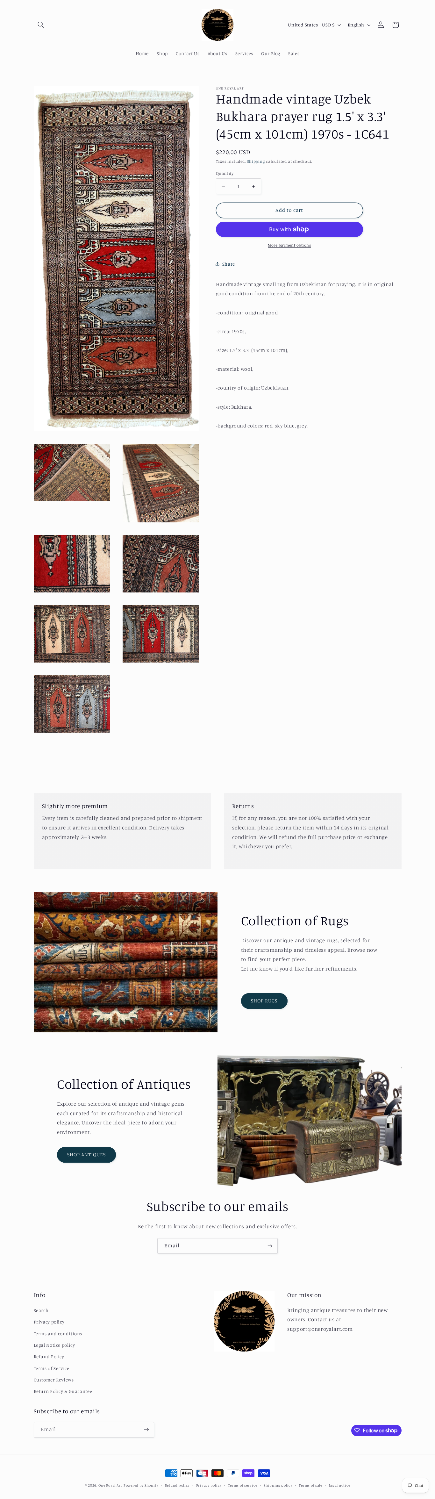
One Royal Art (110, 1485)
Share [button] (228, 264)
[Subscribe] (270, 1246)
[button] (41, 25)
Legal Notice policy (54, 1345)
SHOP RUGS (264, 1001)
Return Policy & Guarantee (63, 1391)
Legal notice (339, 1485)
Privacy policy (49, 1321)
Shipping (256, 161)
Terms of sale (310, 1485)
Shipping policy (278, 1485)
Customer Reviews (54, 1379)
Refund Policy (49, 1356)
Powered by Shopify (141, 1485)
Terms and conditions (58, 1333)
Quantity (224, 173)
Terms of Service (51, 1368)
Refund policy (177, 1485)
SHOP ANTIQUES (86, 1155)
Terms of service (242, 1485)
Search (41, 1310)
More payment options (289, 245)
